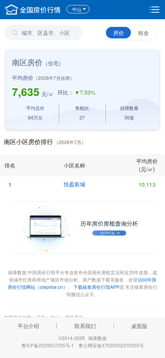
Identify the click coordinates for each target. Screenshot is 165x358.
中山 (76, 9)
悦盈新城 (74, 184)
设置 (154, 9)
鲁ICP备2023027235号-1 (47, 345)
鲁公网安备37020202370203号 (111, 345)
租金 (143, 32)
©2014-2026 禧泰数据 (82, 338)
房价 (118, 32)
